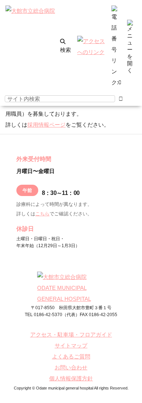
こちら (42, 213)
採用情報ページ (46, 125)
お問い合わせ (71, 367)
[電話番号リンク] (116, 82)
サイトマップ (71, 345)
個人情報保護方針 (71, 378)
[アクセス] (91, 52)
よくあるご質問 (71, 356)
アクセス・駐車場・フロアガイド (71, 334)
